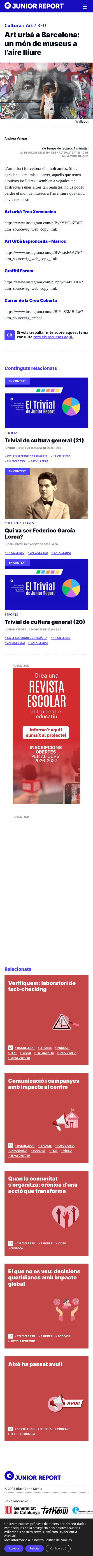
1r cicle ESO (61, 456)
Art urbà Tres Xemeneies (30, 211)
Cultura (13, 25)
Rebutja (34, 1548)
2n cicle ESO (16, 461)
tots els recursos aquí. (53, 336)
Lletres (27, 523)
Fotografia (45, 1053)
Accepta (14, 1548)
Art (29, 25)
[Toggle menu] (84, 6)
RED (41, 25)
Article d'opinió (22, 1341)
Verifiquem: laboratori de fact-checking (42, 986)
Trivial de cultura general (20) (45, 622)
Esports (11, 615)
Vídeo (27, 1053)
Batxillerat (39, 461)
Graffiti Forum (19, 270)
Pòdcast (63, 1048)
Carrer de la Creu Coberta (31, 300)
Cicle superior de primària (27, 456)
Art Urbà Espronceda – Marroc (35, 241)
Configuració (58, 1548)
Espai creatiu (20, 1058)
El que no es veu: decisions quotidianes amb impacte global (44, 1277)
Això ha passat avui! (35, 1364)
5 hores (46, 1243)
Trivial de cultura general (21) (44, 440)
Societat (12, 433)
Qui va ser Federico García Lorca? (40, 533)
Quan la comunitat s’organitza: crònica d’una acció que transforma (42, 1184)
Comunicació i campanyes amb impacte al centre (43, 1084)
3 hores (45, 1429)
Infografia (68, 1053)
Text (13, 1053)
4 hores (46, 1048)
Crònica (16, 1248)
